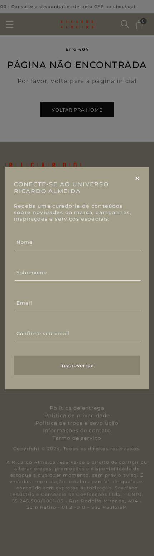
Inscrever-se (77, 365)
